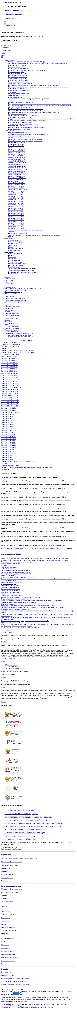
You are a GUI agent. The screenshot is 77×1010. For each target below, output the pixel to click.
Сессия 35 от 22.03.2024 (8, 420)
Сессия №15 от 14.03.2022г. (10, 383)
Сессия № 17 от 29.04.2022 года (11, 387)
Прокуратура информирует (17, 263)
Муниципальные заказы (8, 567)
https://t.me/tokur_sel (7, 878)
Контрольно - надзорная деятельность (20, 122)
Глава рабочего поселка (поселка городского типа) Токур (26, 62)
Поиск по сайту (6, 972)
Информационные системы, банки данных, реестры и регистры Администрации (34, 85)
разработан (7, 1007)
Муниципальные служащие (17, 65)
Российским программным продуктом (28, 1004)
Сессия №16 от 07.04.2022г (9, 385)
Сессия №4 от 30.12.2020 (9, 361)
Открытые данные (14, 67)
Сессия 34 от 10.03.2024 (8, 418)
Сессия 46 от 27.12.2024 (8, 443)
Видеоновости (13, 258)
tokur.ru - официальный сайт (14, 2)
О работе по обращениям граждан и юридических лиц (25, 109)
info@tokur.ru (18, 849)
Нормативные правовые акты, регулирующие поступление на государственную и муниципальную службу (35, 558)
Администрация (10, 60)
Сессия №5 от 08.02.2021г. (9, 363)
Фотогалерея (12, 92)
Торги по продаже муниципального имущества (16, 572)
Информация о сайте (15, 267)
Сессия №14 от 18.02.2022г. (10, 381)
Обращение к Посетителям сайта (15, 290)
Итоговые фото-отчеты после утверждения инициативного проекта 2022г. (25, 621)
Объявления (12, 257)
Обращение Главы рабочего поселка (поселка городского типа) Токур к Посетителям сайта (37, 63)
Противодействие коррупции (17, 75)
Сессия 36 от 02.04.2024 (8, 422)
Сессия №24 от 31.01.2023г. (10, 402)
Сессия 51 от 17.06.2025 (8, 453)
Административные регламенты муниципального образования (28, 99)
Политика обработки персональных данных (22, 272)
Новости (11, 255)
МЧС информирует (14, 260)
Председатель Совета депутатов (18, 132)
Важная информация (15, 253)
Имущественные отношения (17, 114)
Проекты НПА (13, 236)
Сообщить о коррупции (15, 242)
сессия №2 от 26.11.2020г (9, 356)
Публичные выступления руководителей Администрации (27, 70)
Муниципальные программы (17, 88)
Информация (9, 252)
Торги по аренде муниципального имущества (15, 570)
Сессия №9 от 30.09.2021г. (9, 371)
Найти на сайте (9, 23)
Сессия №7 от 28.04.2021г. (9, 367)
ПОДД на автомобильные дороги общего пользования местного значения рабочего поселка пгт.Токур (41, 119)
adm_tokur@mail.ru (7, 874)
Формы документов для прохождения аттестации (16, 574)
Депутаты (11, 231)
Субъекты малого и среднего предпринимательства (24, 110)
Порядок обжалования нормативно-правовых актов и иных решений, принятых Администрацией (39, 104)
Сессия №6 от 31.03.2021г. (9, 365)
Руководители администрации (18, 68)
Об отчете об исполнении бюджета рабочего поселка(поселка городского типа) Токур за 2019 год (32, 607)
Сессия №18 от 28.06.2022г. (10, 389)
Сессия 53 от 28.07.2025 (8, 457)
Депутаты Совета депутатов (17, 136)
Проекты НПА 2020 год (8, 575)
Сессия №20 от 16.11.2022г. (9, 393)
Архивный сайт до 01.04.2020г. (18, 95)
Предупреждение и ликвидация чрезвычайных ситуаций (26, 127)
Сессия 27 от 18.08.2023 (8, 408)
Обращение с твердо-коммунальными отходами (23, 124)
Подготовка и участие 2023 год (11, 622)
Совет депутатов (10, 131)
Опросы (10, 247)
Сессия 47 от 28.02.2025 (8, 445)
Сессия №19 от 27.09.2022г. (10, 391)
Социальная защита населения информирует (22, 115)
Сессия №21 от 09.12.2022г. (10, 395)
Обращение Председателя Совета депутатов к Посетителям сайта (29, 134)
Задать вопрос (12, 245)
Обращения (8, 238)
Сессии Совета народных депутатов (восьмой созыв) (18, 461)
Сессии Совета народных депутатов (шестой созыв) (17, 350)
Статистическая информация (17, 78)
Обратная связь (13, 240)
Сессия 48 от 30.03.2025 (8, 447)
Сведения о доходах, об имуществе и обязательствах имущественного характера (34, 235)
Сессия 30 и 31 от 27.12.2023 (10, 412)
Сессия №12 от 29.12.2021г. (10, 377)
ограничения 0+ (6, 50)
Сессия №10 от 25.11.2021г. (9, 373)
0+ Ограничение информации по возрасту (21, 270)
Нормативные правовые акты (17, 77)
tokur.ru (16, 847)
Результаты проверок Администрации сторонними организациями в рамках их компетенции (38, 87)
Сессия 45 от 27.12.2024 (8, 441)
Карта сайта (4, 969)
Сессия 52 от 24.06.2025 (8, 455)
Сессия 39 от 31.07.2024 (8, 428)
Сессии (10, 137)
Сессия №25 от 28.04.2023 (9, 404)
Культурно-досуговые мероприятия (19, 129)
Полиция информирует (15, 262)
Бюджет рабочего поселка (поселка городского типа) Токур (27, 120)
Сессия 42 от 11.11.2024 (8, 435)
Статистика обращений (15, 250)
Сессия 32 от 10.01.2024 (8, 414)
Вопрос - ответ (13, 243)
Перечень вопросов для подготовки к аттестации (16, 562)
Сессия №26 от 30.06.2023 (9, 406)
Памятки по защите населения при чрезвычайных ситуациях (20, 627)
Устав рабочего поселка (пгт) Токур (19, 117)
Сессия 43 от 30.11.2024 (8, 437)
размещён (34, 1007)
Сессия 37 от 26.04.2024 (8, 424)
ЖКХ (10, 100)
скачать (3, 481)
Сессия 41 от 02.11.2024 (8, 432)
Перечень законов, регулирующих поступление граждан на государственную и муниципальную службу (34, 560)
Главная (7, 277)
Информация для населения (17, 125)
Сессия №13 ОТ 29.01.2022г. (10, 379)
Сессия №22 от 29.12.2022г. (10, 398)
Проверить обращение (15, 248)
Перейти (18, 554)
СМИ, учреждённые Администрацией (20, 83)
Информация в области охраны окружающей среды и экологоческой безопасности (34, 112)
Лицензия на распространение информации (22, 268)
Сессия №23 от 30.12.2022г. (10, 400)
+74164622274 (5, 868)
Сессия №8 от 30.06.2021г (9, 369)
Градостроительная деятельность (18, 93)
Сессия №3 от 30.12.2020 (9, 358)
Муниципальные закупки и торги (19, 90)
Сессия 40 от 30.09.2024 (8, 430)
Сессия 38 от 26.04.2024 (8, 426)
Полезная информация (15, 265)
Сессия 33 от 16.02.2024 (8, 416)
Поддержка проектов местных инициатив (21, 102)
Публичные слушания (15, 97)
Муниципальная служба (16, 72)
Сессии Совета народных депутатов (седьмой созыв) (18, 352)
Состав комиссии (6, 568)
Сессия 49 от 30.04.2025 (8, 449)
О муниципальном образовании (18, 80)
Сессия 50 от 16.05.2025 (8, 451)
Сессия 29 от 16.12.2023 (8, 410)
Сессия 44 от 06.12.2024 (8, 439)
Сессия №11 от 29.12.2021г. (9, 375)
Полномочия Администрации (17, 73)
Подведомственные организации (18, 82)
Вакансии (4, 565)
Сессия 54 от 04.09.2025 (8, 459)
